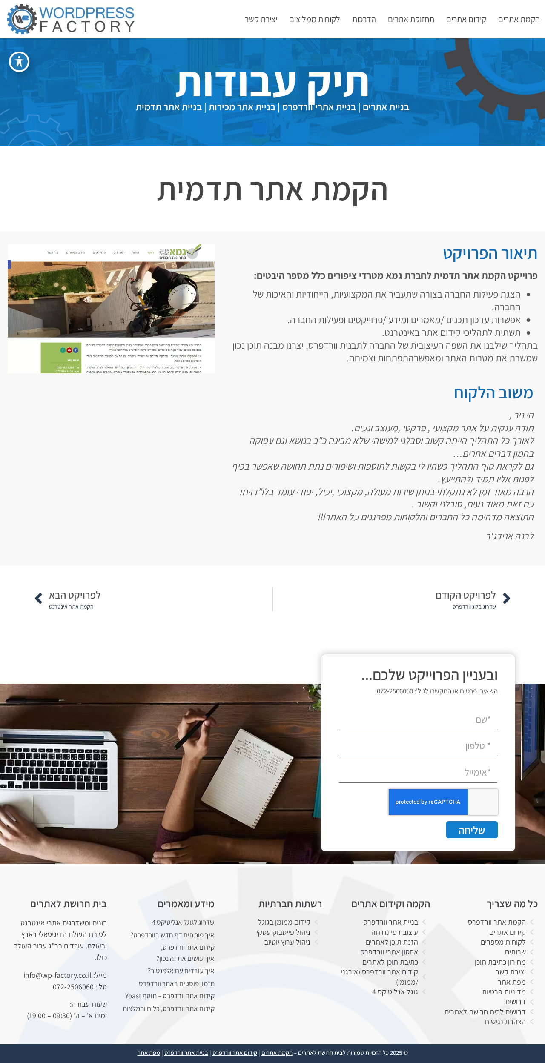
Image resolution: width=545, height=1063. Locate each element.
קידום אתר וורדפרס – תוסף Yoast (170, 995)
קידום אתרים (466, 19)
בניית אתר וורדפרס (186, 1053)
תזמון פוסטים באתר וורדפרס (177, 983)
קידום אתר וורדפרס (234, 1053)
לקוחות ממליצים (314, 19)
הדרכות (364, 19)
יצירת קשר (261, 19)
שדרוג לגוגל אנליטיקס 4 (183, 922)
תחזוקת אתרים (411, 19)
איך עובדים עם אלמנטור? (181, 970)
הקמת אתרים (519, 19)
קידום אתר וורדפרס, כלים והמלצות (169, 1008)
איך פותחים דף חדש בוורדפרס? (172, 935)
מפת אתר (149, 1053)
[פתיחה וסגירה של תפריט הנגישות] (19, 62)
